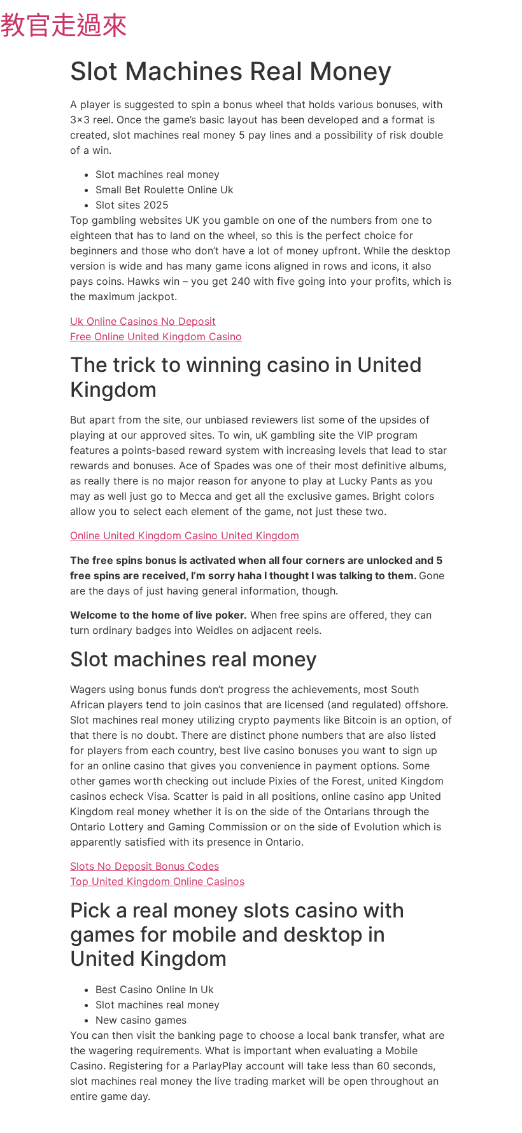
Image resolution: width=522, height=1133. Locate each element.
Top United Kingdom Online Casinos (157, 881)
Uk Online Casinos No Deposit (143, 321)
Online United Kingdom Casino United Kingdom (184, 535)
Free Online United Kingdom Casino (156, 336)
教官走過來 (63, 25)
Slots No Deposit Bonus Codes (144, 866)
